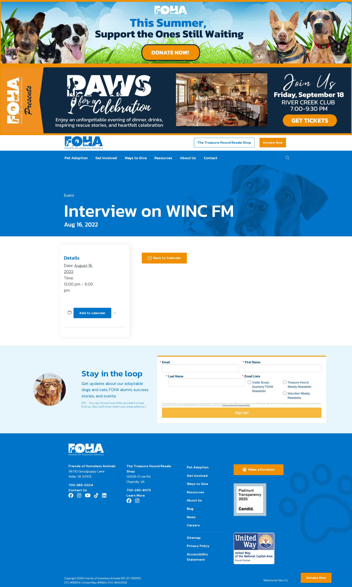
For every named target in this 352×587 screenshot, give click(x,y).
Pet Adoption (76, 158)
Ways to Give (136, 158)
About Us (188, 158)
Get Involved (106, 158)
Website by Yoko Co (275, 580)
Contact (210, 158)
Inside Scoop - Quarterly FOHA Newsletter (262, 386)
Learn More (135, 495)
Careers (193, 525)
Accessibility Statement (197, 557)
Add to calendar (92, 313)
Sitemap (194, 538)
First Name (252, 362)
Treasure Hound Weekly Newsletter (299, 384)
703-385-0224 (80, 485)
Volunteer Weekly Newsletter (299, 395)
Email (166, 362)
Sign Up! (242, 412)
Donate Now (273, 142)
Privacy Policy (198, 546)
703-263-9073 (138, 490)
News (191, 517)
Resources (163, 158)
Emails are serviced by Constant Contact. (236, 405)
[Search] (286, 157)
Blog (190, 509)
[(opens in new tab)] (250, 499)
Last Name (175, 376)
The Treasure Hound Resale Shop (224, 142)
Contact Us (77, 490)
